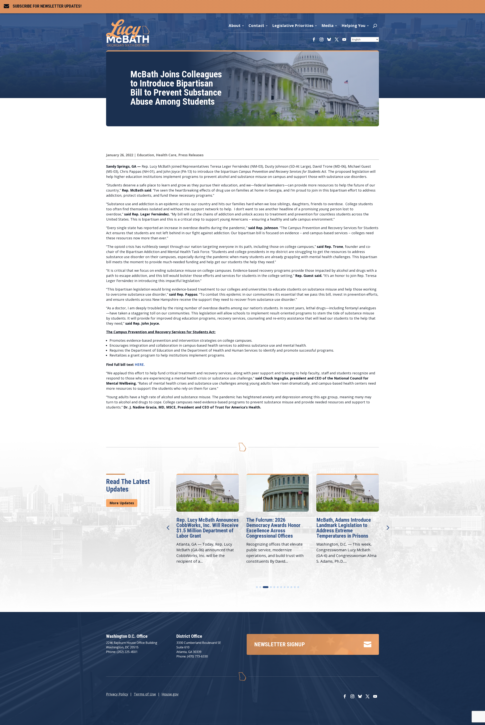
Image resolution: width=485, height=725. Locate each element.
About (235, 25)
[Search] (375, 27)
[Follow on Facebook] (314, 39)
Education (145, 155)
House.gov (170, 694)
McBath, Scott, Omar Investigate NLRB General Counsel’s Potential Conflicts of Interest (346, 528)
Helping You (353, 25)
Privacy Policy (117, 694)
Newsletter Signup (279, 644)
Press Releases (190, 155)
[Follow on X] (336, 39)
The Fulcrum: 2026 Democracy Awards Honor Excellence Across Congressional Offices (203, 528)
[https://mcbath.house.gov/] (128, 45)
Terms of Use (145, 694)
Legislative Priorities (293, 25)
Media (328, 25)
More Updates (122, 503)
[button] (387, 527)
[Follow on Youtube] (344, 39)
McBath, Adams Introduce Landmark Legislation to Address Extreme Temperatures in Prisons (273, 528)
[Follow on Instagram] (321, 39)
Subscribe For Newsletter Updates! (47, 6)
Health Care (166, 155)
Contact (256, 25)
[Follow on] (329, 39)
